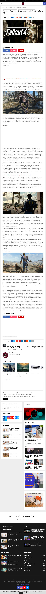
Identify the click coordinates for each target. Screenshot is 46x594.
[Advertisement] (23, 72)
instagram (14, 50)
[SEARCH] (42, 404)
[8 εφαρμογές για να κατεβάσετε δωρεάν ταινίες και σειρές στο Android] (29, 451)
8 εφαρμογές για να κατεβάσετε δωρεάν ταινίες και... (28, 456)
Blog (23, 0)
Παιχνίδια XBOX (27, 562)
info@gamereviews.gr (25, 584)
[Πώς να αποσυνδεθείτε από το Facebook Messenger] (34, 431)
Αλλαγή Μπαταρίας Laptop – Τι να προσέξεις (38, 467)
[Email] (27, 587)
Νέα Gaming (26, 555)
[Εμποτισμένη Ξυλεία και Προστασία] (6, 455)
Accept (21, 592)
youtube (21, 50)
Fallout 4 (15, 336)
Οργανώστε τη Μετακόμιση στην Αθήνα (15, 539)
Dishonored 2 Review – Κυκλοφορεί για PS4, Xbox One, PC (19, 175)
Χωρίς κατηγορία (27, 570)
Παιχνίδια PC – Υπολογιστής (29, 563)
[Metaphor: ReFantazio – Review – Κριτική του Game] (4, 563)
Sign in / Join (19, 0)
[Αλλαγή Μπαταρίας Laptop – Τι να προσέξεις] (39, 462)
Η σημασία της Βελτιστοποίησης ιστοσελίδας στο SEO (29, 467)
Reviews (25, 560)
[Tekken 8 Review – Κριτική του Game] (4, 557)
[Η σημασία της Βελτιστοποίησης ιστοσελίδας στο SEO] (29, 462)
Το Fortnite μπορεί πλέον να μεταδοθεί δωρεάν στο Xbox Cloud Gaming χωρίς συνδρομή (37, 537)
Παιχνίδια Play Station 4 (28, 557)
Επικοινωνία (37, 0)
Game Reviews (5, 14)
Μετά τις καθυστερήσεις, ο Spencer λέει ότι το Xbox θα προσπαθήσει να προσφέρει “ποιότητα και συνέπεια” (38, 530)
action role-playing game (16, 52)
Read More (26, 592)
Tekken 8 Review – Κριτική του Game (14, 555)
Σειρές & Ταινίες (27, 568)
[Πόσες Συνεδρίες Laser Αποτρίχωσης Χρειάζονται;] (6, 443)
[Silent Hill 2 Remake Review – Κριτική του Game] (4, 570)
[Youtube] (24, 587)
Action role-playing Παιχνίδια (7, 336)
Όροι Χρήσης (27, 0)
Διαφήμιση (32, 0)
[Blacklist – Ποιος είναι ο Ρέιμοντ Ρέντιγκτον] (39, 451)
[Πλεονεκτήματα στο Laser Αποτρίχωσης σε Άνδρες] (6, 449)
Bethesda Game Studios (36, 52)
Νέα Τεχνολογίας (27, 558)
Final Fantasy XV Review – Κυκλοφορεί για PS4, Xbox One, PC (9, 374)
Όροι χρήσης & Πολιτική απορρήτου (7, 526)
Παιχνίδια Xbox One (27, 565)
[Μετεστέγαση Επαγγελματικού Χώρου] (6, 430)
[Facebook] (18, 587)
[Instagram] (21, 587)
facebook (6, 50)
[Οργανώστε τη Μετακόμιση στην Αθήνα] (6, 436)
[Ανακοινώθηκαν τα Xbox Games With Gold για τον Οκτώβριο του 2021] (27, 545)
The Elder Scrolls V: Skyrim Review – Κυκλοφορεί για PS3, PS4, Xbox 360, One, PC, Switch (14, 348)
